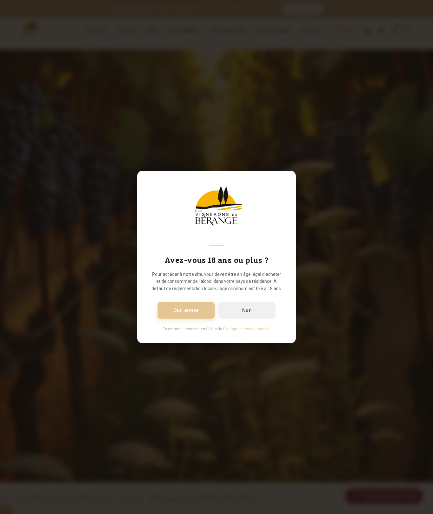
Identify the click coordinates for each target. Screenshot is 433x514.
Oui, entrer (186, 310)
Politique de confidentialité (246, 329)
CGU (210, 329)
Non (247, 310)
